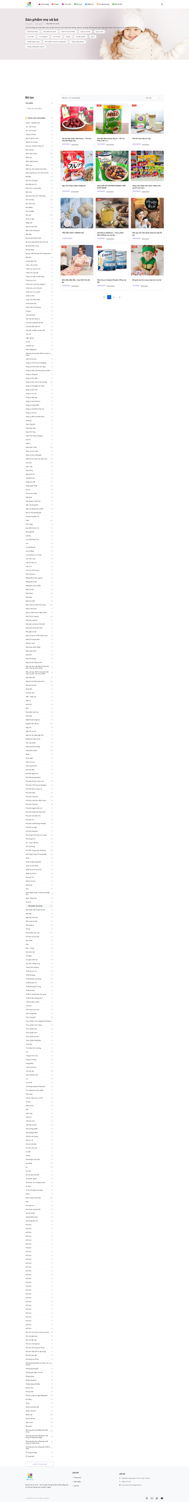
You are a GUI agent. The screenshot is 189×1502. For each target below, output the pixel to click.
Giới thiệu (77, 1482)
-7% (99, 152)
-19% (99, 247)
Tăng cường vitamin (77, 42)
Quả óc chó (99, 32)
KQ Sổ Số (118, 4)
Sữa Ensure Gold (32, 32)
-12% (134, 152)
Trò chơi (67, 4)
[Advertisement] (94, 74)
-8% (134, 200)
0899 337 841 (126, 1481)
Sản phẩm (39, 24)
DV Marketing (103, 4)
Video (56, 4)
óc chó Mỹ (30, 37)
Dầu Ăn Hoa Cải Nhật (68, 32)
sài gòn (68, 37)
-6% (134, 105)
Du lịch (79, 4)
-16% (64, 152)
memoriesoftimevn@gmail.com (131, 1485)
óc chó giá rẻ (43, 37)
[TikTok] (157, 1498)
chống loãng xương (33, 42)
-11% (99, 105)
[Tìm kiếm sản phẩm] (162, 4)
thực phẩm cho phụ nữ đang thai (55, 42)
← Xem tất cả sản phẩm (39, 1464)
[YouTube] (162, 1498)
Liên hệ (76, 1486)
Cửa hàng (44, 4)
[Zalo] (152, 1498)
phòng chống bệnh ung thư (35, 47)
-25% (134, 247)
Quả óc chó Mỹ (85, 32)
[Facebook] (147, 1498)
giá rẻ (93, 37)
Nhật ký (90, 4)
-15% (99, 200)
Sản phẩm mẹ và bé (49, 32)
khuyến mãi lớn (81, 37)
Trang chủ (28, 24)
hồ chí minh (56, 37)
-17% (64, 105)
